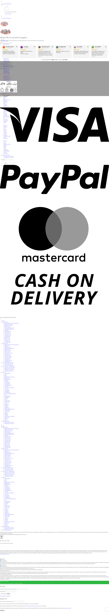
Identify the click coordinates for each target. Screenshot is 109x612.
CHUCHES (7, 390)
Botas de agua (7, 326)
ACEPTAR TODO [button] (14, 534)
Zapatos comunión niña (9, 368)
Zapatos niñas (5, 322)
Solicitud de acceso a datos (5, 94)
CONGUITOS (7, 383)
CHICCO (6, 389)
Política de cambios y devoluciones (7, 77)
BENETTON (7, 378)
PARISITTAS (7, 408)
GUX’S (6, 399)
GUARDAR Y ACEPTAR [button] (5, 579)
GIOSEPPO (7, 397)
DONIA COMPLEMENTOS (10, 393)
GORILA (6, 398)
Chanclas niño (7, 361)
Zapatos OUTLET (5, 421)
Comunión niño (8, 355)
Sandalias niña (7, 341)
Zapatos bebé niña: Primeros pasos (12, 323)
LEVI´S (6, 403)
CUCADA (7, 386)
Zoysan (6, 420)
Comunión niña (8, 334)
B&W (6, 375)
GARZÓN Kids (8, 396)
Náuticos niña (7, 339)
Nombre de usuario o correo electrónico (8, 589)
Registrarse (2, 610)
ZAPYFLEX (7, 417)
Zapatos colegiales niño (9, 348)
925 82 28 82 (7, 68)
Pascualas (6, 330)
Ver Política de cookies (4, 554)
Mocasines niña (8, 335)
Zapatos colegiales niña (9, 328)
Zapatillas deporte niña (9, 329)
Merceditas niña (8, 331)
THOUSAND (7, 410)
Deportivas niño (8, 350)
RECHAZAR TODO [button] (22, 534)
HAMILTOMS (7, 400)
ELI (5, 394)
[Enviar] (0, 44)
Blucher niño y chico (9, 353)
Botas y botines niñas (9, 324)
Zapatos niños (5, 343)
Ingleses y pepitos (8, 356)
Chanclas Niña (7, 342)
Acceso (8, 593)
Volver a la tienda (8, 13)
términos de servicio (37, 606)
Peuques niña (7, 337)
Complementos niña (9, 371)
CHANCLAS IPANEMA (9, 387)
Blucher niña (7, 338)
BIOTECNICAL (8, 379)
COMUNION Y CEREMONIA (8, 366)
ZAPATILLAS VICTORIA (9, 416)
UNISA (6, 412)
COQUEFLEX (7, 392)
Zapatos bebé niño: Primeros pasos (12, 344)
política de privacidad (27, 606)
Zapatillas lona (7, 336)
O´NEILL (6, 406)
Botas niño (7, 345)
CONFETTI (7, 381)
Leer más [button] (22, 56)
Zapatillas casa (7, 347)
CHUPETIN (7, 391)
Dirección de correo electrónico (7, 601)
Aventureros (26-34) (9, 365)
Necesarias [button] (2, 558)
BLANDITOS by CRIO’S (9, 377)
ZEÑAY (6, 418)
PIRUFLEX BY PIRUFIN (9, 409)
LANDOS (6, 404)
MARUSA (6, 405)
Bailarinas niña (7, 332)
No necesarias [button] (3, 564)
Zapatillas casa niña (8, 325)
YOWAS (6, 415)
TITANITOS (7, 411)
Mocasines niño (8, 357)
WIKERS (6, 414)
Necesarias (3, 560)
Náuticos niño (7, 351)
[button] (6, 3)
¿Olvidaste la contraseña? (5, 596)
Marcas (3, 93)
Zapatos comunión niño (9, 369)
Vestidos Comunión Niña (10, 367)
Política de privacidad (4, 72)
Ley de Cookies (3, 79)
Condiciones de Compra (5, 74)
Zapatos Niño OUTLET (9, 423)
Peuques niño (7, 359)
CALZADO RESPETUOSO (7, 362)
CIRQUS (6, 380)
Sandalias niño (7, 354)
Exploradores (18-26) (9, 363)
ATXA (6, 374)
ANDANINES (7, 373)
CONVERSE (7, 384)
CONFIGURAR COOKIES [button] (5, 534)
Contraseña (2, 591)
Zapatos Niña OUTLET (9, 422)
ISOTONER (7, 402)
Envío (1, 70)
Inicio (3, 39)
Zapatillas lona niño (8, 360)
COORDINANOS (8, 385)
